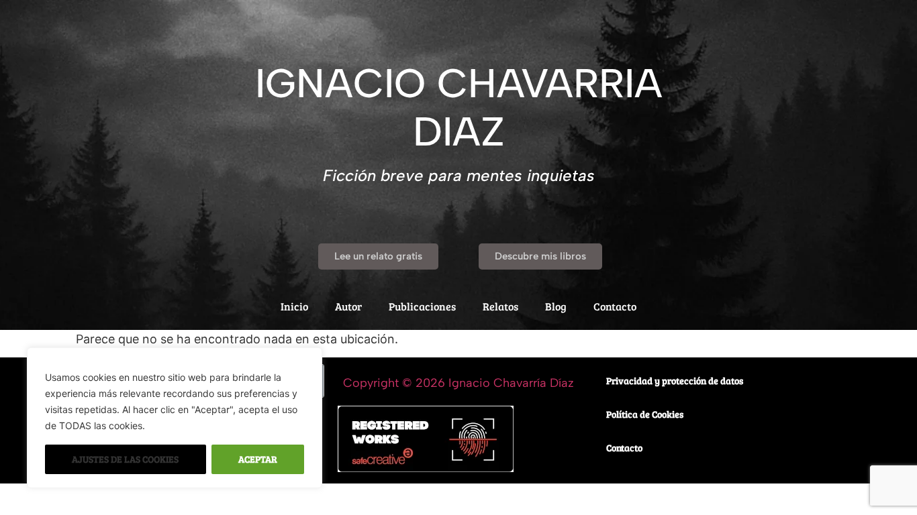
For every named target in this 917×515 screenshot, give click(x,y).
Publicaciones (422, 306)
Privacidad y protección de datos (674, 380)
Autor (348, 306)
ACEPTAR (257, 459)
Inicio (294, 306)
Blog (556, 306)
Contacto (614, 306)
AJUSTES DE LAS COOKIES (125, 459)
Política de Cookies (644, 414)
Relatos (500, 306)
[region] (174, 417)
